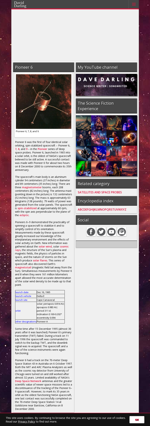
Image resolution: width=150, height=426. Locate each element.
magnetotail (23, 267)
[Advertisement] (75, 35)
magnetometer (32, 187)
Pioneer (42, 149)
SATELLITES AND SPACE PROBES (100, 192)
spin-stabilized (27, 208)
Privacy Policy (26, 421)
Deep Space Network (28, 381)
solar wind (45, 246)
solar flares (40, 260)
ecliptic (24, 215)
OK (137, 419)
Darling (25, 5)
